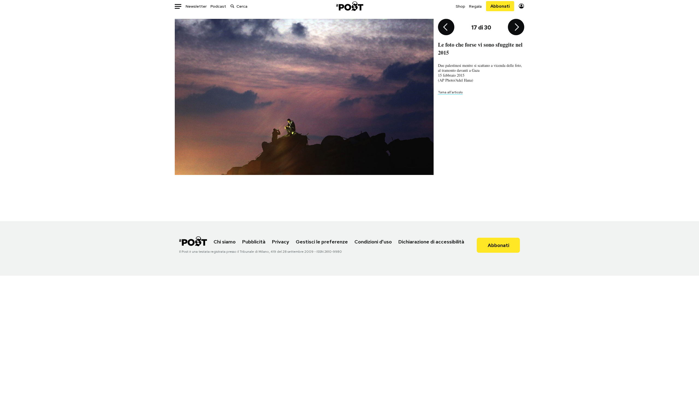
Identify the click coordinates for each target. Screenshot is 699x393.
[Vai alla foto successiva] (516, 27)
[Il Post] (349, 6)
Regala (475, 6)
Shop (460, 6)
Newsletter (196, 6)
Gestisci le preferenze (322, 242)
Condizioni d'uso (373, 242)
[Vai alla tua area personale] (521, 6)
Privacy (280, 242)
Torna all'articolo (450, 92)
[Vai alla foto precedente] (446, 27)
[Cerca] (232, 6)
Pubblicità (253, 242)
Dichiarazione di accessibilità (431, 242)
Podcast (218, 6)
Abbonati (500, 6)
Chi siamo (225, 242)
